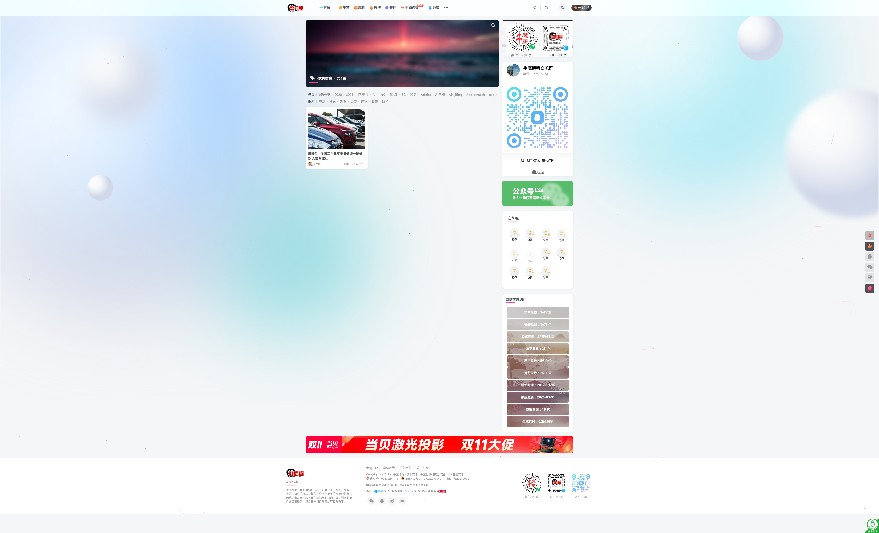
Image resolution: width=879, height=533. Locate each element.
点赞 (353, 101)
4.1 (374, 95)
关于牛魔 (422, 468)
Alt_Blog (455, 95)
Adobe (426, 95)
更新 (322, 101)
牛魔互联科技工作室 (432, 474)
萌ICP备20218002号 (459, 478)
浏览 (343, 101)
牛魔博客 (398, 474)
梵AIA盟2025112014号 (413, 485)
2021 (349, 95)
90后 (413, 95)
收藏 (375, 101)
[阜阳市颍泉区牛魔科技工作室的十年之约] (441, 491)
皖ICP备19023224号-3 (384, 478)
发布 (332, 101)
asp (491, 95)
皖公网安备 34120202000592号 (424, 478)
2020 (338, 95)
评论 (364, 101)
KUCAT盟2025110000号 (381, 485)
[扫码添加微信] (869, 267)
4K (383, 95)
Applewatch (475, 95)
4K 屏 (393, 95)
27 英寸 (362, 95)
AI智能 (440, 95)
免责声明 (372, 468)
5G (404, 95)
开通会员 (583, 7)
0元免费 (324, 95)
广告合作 (406, 468)
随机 (385, 101)
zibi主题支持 (456, 474)
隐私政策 (389, 468)
